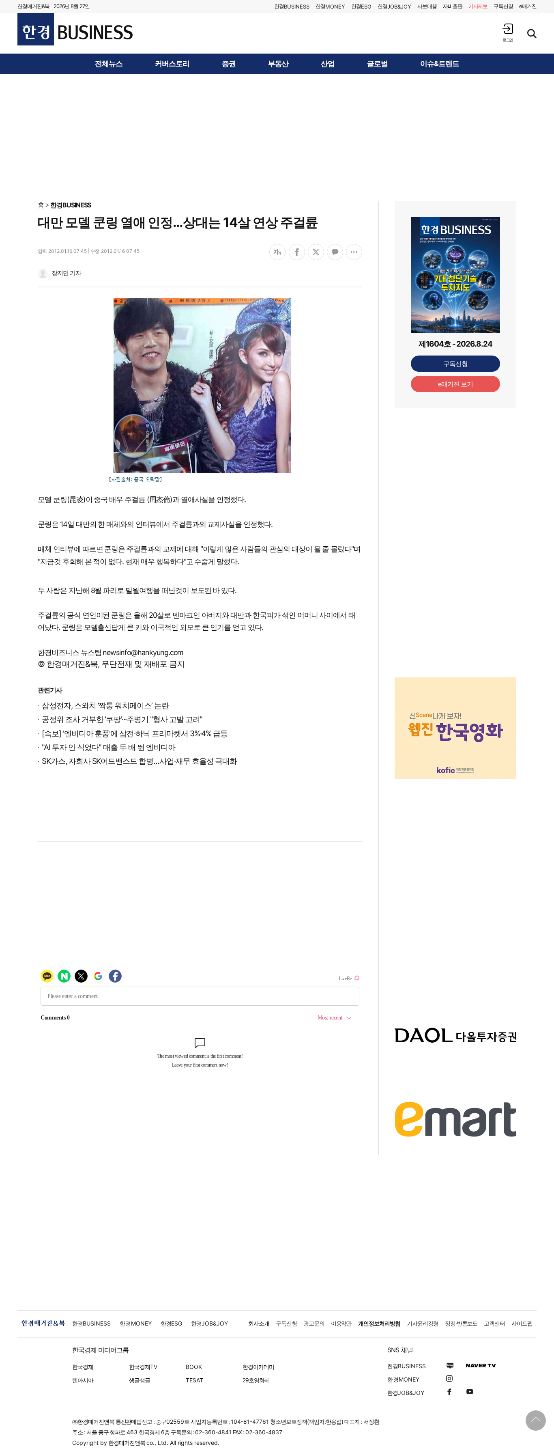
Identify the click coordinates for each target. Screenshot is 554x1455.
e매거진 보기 (455, 384)
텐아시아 (82, 1380)
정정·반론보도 (461, 1323)
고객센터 (494, 1323)
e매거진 (528, 6)
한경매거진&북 (33, 6)
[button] (507, 32)
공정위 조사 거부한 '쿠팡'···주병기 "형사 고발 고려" (122, 719)
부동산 (278, 64)
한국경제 (82, 1366)
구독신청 (503, 6)
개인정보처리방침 (379, 1323)
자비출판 (452, 6)
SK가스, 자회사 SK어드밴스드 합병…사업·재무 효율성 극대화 (139, 761)
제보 (478, 6)
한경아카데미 (258, 1366)
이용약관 (341, 1323)
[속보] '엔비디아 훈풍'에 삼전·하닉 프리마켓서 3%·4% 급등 (135, 733)
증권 (229, 64)
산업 (328, 64)
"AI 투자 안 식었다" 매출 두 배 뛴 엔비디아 (108, 747)
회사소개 (258, 1323)
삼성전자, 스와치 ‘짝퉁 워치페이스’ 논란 (105, 705)
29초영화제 (256, 1380)
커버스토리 (172, 64)
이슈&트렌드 (439, 64)
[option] (455, 728)
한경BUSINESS (70, 205)
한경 (291, 6)
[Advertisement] (277, 137)
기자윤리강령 (422, 1323)
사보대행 (427, 6)
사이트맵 (522, 1323)
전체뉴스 (108, 64)
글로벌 (377, 64)
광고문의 (313, 1323)
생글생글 (139, 1380)
